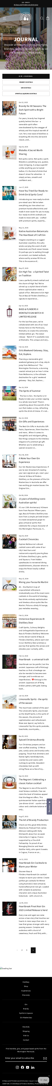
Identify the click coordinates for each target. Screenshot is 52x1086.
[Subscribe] (45, 1058)
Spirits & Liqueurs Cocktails (26, 94)
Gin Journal (26, 76)
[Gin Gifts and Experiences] (9, 424)
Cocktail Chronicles (29, 539)
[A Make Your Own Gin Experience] (9, 461)
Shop (26, 986)
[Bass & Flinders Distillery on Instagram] (17, 1067)
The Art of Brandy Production (33, 820)
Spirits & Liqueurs (26, 1013)
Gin (26, 1004)
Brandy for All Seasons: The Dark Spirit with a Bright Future (32, 109)
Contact (26, 1040)
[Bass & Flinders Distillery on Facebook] (22, 1067)
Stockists (25, 1027)
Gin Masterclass (26, 1017)
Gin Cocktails (26, 88)
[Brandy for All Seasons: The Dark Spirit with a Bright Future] (9, 108)
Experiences (26, 991)
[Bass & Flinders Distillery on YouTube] (27, 1067)
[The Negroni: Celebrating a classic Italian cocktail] (9, 782)
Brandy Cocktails (26, 82)
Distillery (26, 982)
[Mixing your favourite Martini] (9, 584)
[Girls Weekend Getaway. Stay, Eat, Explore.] (9, 353)
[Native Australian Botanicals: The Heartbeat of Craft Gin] (9, 234)
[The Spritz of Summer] (9, 393)
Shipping (26, 1031)
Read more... (35, 52)
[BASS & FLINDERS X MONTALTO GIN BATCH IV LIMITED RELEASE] (9, 311)
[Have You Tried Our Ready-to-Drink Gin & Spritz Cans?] (9, 193)
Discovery (26, 995)
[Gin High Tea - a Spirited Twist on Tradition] (9, 274)
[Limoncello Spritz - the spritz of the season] (9, 701)
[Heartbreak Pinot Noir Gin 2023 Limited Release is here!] (9, 909)
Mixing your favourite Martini (33, 582)
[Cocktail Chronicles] (9, 542)
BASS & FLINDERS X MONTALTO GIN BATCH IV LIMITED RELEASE (31, 313)
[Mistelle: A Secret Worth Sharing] (9, 153)
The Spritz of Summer (30, 391)
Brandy (26, 1009)
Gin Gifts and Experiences (31, 421)
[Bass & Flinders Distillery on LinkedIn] (32, 1067)
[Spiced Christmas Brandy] (9, 742)
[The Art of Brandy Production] (9, 822)
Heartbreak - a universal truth (34, 659)
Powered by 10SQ (41, 1084)
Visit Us (26, 1035)
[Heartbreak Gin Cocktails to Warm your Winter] (9, 865)
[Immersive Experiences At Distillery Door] (9, 621)
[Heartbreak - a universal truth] (9, 662)
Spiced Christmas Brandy (31, 739)
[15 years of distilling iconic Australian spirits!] (9, 501)
